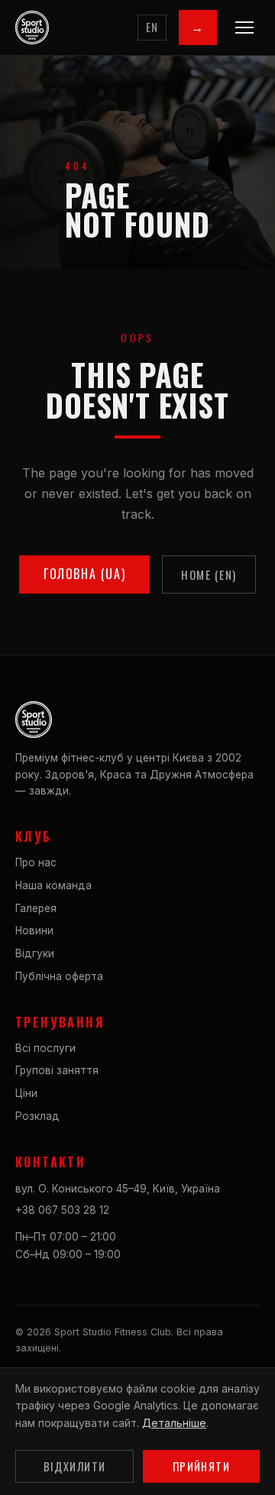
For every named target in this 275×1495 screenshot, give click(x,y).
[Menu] (244, 27)
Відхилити (75, 1466)
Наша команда (53, 885)
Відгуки (34, 953)
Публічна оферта (59, 976)
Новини (34, 930)
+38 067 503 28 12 (62, 1210)
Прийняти (202, 1466)
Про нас (36, 862)
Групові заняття (57, 1070)
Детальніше (174, 1422)
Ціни (26, 1093)
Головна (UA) (84, 574)
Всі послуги (45, 1048)
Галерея (36, 908)
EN (152, 27)
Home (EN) (209, 574)
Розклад (37, 1116)
